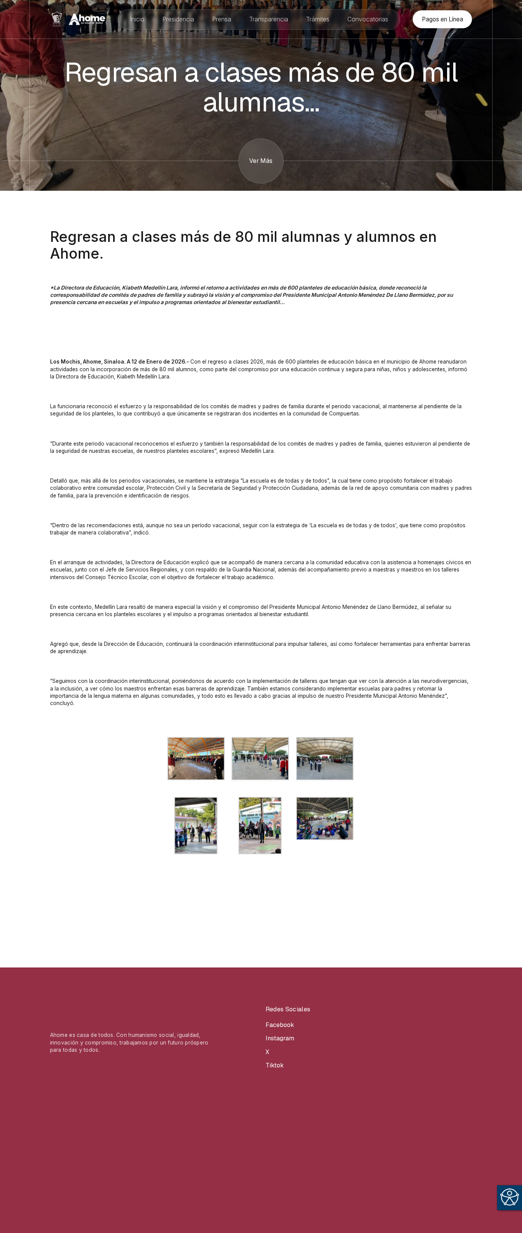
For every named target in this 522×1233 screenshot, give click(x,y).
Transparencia (268, 19)
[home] (77, 19)
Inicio (137, 19)
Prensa (221, 19)
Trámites (317, 19)
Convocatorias (367, 19)
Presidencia (178, 19)
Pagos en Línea (442, 19)
